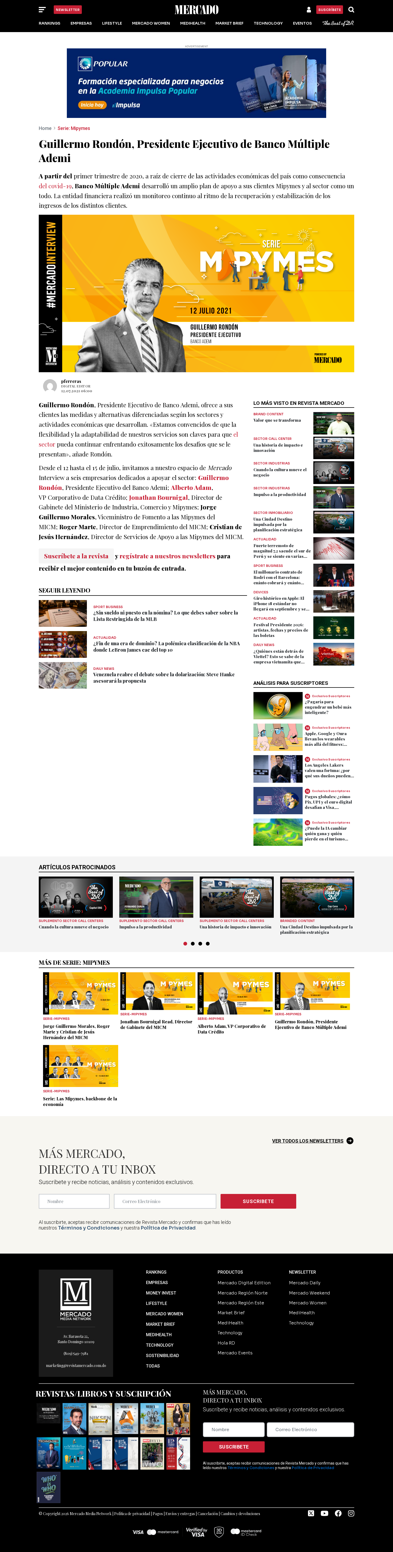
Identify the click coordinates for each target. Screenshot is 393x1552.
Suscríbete (329, 10)
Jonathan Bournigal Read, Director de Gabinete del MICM (156, 1024)
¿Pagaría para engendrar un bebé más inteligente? (328, 707)
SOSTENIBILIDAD (162, 1355)
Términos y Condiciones (89, 1228)
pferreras (71, 381)
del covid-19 (55, 186)
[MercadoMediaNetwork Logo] (75, 1299)
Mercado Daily (304, 1283)
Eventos (302, 23)
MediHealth (192, 23)
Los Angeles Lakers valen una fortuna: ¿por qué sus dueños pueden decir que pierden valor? (329, 773)
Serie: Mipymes (73, 128)
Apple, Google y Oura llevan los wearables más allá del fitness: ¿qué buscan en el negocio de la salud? (326, 744)
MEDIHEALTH (159, 1334)
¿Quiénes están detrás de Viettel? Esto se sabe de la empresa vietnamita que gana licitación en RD (278, 659)
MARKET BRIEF (160, 1324)
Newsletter (68, 10)
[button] (185, 944)
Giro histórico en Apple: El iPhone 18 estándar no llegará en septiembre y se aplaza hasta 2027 (279, 606)
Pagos (158, 1513)
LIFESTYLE (156, 1303)
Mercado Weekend (309, 1293)
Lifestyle (112, 23)
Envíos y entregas (180, 1513)
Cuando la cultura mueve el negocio (74, 926)
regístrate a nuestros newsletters (167, 556)
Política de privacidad (132, 1513)
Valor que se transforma (277, 420)
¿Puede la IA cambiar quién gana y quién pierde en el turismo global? (326, 836)
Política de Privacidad (168, 1228)
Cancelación (208, 1513)
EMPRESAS (157, 1282)
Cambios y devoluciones (240, 1513)
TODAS (153, 1366)
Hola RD (226, 1343)
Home (45, 128)
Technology (268, 23)
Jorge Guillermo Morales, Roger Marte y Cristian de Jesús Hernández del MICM (76, 1031)
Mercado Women (151, 23)
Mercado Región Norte (243, 1293)
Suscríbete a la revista (76, 556)
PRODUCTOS (230, 1272)
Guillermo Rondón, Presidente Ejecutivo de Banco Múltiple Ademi (310, 1024)
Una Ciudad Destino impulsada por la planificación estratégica (277, 524)
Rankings (49, 23)
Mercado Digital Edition (244, 1283)
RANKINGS (156, 1272)
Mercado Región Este (241, 1303)
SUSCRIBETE (258, 1201)
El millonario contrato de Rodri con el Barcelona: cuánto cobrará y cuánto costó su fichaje (277, 580)
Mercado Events (235, 1353)
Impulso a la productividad (279, 494)
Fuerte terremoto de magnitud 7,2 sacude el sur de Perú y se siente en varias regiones (282, 553)
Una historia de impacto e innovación (235, 926)
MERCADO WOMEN (164, 1313)
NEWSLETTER (302, 1272)
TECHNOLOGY (160, 1345)
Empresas (81, 23)
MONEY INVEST (161, 1293)
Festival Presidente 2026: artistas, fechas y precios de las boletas (280, 630)
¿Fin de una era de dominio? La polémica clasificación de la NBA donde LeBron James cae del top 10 (166, 646)
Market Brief (229, 23)
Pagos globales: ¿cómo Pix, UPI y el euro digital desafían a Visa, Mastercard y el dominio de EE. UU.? (329, 807)
